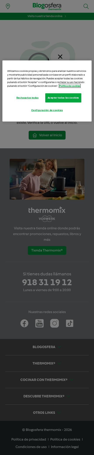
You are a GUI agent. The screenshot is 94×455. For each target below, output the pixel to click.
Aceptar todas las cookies (63, 97)
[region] (47, 90)
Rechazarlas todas (27, 97)
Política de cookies (69, 85)
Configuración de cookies (47, 110)
